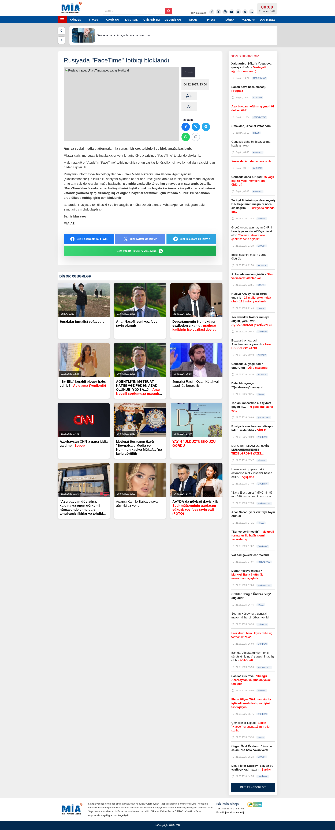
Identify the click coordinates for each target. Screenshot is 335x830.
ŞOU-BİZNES (267, 19)
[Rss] (251, 11)
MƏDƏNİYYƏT (173, 19)
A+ (189, 96)
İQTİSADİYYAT (151, 19)
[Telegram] (245, 11)
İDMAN (193, 19)
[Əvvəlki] (61, 30)
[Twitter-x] (218, 11)
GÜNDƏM (75, 19)
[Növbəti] (61, 40)
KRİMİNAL (131, 19)
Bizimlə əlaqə (198, 12)
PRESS (211, 19)
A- (189, 106)
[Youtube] (231, 11)
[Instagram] (225, 11)
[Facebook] (211, 11)
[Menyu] (62, 19)
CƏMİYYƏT (113, 19)
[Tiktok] (238, 11)
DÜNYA (229, 19)
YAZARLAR (248, 19)
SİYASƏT (94, 19)
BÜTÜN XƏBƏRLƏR (253, 787)
